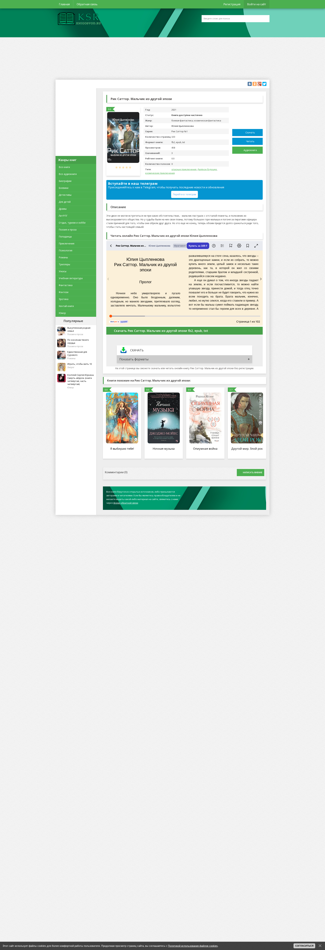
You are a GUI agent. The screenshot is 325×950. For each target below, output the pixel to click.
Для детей (65, 201)
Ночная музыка (164, 449)
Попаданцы (65, 236)
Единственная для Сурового (77, 353)
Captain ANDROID (78, 19)
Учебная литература (71, 278)
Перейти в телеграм (184, 194)
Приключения (66, 243)
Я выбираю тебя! (122, 449)
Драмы (63, 208)
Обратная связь (87, 4)
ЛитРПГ (63, 215)
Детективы (65, 194)
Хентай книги (66, 306)
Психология (65, 250)
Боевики (63, 187)
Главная (64, 4)
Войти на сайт (256, 4)
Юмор (62, 313)
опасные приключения (183, 169)
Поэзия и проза (68, 229)
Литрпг (70, 367)
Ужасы (62, 271)
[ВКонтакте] (250, 84)
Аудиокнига (250, 150)
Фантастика (65, 285)
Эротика (63, 299)
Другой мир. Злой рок (247, 449)
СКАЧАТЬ (137, 350)
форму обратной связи (125, 502)
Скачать (250, 132)
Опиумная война (205, 449)
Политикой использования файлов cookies (193, 945)
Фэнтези (63, 292)
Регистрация (231, 4)
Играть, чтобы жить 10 (79, 363)
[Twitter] (264, 84)
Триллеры (64, 264)
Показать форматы (134, 359)
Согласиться (304, 945)
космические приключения (160, 173)
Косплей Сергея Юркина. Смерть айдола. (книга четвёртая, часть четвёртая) (80, 379)
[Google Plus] (259, 84)
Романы (63, 257)
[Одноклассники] (255, 84)
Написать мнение (252, 472)
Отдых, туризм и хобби (72, 222)
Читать (250, 141)
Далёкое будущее (207, 169)
